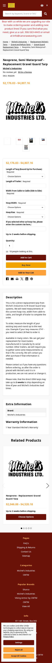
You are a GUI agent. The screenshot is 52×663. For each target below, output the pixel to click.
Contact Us (26, 551)
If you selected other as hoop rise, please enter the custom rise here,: (24, 223)
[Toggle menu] (4, 5)
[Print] (17, 278)
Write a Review (25, 72)
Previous (3, 485)
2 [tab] (24, 528)
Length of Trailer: (18, 181)
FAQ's (26, 543)
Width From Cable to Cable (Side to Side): (24, 192)
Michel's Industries (26, 570)
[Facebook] (7, 278)
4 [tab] (28, 528)
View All (26, 606)
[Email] (12, 278)
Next (47, 485)
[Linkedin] (26, 278)
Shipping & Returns (26, 547)
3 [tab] (26, 528)
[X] (22, 278)
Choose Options (26, 516)
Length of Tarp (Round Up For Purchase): (24, 170)
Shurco (26, 589)
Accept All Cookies (18, 656)
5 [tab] (31, 528)
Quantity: (10, 240)
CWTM (26, 574)
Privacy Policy (8, 636)
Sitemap (26, 555)
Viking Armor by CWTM (26, 597)
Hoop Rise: (15, 212)
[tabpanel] (26, 485)
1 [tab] (21, 528)
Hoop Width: (16, 203)
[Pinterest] (31, 278)
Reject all (19, 650)
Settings (18, 642)
